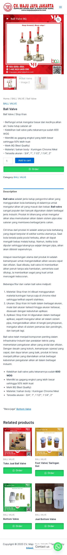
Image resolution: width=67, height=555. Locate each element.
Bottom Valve (23, 408)
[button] (58, 19)
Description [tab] (10, 191)
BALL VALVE (18, 98)
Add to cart (24, 160)
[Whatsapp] (58, 546)
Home (6, 98)
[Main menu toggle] (60, 7)
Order (35, 169)
